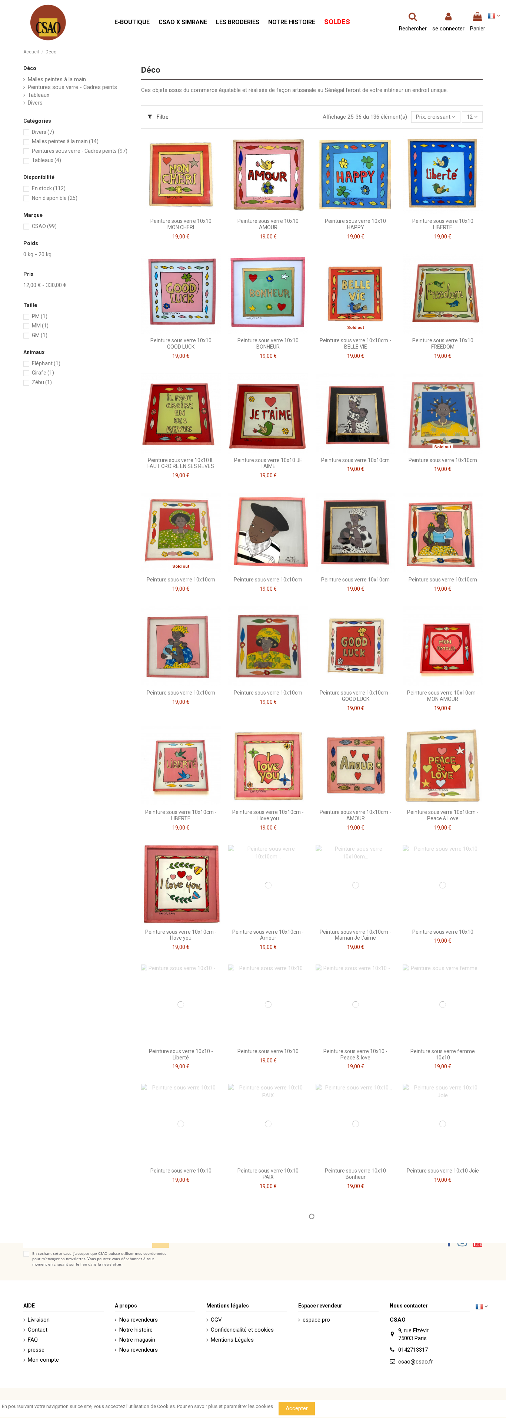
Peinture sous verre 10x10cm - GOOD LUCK (355, 696)
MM (40, 326)
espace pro (316, 1319)
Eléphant (46, 363)
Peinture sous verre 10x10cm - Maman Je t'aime (355, 935)
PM (39, 316)
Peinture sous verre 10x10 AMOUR (268, 224)
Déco (29, 68)
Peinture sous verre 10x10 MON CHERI (181, 224)
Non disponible (54, 198)
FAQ (33, 1339)
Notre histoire (136, 1329)
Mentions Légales (232, 1339)
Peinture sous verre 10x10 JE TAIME (268, 463)
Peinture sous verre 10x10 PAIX (268, 1174)
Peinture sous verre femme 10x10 (442, 1054)
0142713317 (413, 1349)
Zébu (42, 382)
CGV (216, 1319)
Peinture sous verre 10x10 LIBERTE (442, 224)
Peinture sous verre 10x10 (442, 932)
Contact (37, 1329)
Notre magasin (137, 1339)
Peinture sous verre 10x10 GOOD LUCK (181, 343)
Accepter (297, 1408)
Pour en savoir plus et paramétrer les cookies (225, 1406)
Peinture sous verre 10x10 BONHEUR (268, 343)
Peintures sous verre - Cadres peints (72, 87)
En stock (49, 188)
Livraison (39, 1319)
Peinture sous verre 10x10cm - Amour (268, 935)
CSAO (44, 226)
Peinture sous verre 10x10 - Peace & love (355, 1054)
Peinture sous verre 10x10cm (355, 460)
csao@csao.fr (415, 1361)
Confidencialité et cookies (242, 1329)
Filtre (162, 116)
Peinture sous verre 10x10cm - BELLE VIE (355, 343)
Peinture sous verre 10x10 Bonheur (355, 1174)
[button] (132, 22)
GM (39, 335)
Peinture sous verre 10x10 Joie (443, 1171)
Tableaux (38, 95)
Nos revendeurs (138, 1319)
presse (36, 1349)
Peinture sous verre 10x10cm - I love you (268, 815)
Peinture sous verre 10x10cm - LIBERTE (181, 815)
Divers (35, 102)
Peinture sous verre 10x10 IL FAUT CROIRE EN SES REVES (180, 463)
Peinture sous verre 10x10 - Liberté (181, 1054)
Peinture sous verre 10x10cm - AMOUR (355, 815)
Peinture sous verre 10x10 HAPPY (355, 224)
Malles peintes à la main (57, 79)
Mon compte (43, 1359)
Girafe (43, 373)
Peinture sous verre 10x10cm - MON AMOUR (443, 696)
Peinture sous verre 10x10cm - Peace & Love (443, 815)
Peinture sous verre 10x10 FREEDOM (442, 343)
